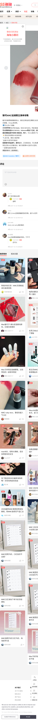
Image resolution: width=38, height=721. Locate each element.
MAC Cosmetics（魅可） (12, 156)
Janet (9, 210)
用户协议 (18, 697)
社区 (1, 16)
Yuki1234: (16, 199)
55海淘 (6, 5)
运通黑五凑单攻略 (30, 156)
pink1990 (10, 222)
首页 (1, 23)
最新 (9, 16)
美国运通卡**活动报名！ (11, 150)
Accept (28, 717)
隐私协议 (18, 694)
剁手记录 (29, 16)
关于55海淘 (19, 691)
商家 (17, 11)
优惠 (8, 11)
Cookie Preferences (10, 717)
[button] (18, 5)
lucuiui (10, 193)
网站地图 (18, 700)
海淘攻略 (18, 16)
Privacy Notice (27, 712)
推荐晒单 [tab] (3, 254)
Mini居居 (10, 234)
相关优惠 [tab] (14, 254)
